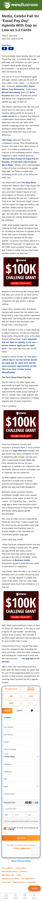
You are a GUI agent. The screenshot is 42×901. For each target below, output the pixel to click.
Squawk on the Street (10, 879)
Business (23, 871)
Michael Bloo (8, 92)
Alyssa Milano (7, 868)
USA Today (6, 882)
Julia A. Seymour (10, 36)
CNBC (18, 875)
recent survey (8, 116)
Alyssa (32, 86)
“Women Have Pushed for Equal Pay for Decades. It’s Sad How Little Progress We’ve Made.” (20, 162)
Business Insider (22, 560)
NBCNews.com (8, 875)
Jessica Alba (21, 86)
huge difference (20, 451)
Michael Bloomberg (10, 871)
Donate (34, 888)
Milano (5, 89)
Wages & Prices (19, 882)
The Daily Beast (28, 182)
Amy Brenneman (16, 89)
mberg (17, 92)
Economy (31, 882)
